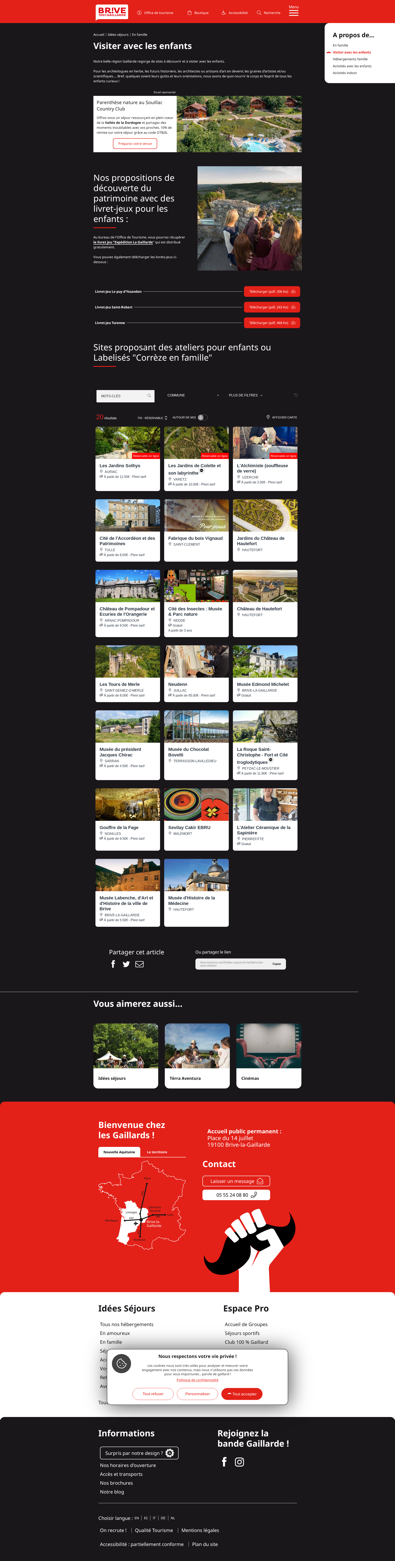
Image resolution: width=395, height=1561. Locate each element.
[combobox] (194, 396)
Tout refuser (153, 1394)
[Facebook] (224, 1462)
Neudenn (177, 684)
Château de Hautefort (259, 608)
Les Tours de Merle (120, 684)
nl (173, 1518)
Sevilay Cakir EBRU (189, 827)
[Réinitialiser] (296, 395)
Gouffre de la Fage (119, 827)
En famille (139, 34)
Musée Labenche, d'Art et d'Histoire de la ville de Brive (126, 903)
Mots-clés (111, 396)
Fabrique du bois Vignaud (195, 538)
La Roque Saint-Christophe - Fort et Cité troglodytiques (262, 756)
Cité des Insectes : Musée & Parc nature (195, 611)
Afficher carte (284, 417)
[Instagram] (239, 1462)
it (154, 1518)
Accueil (98, 34)
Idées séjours (118, 34)
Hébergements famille (350, 59)
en (137, 1518)
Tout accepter (244, 1394)
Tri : (150, 418)
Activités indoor (345, 73)
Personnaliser (197, 1394)
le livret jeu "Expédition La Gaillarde (123, 242)
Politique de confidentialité (197, 1380)
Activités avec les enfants (352, 66)
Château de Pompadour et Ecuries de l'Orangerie (127, 611)
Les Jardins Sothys (120, 465)
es (146, 1518)
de (163, 1518)
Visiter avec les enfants (352, 52)
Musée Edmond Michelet (263, 684)
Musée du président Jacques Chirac (120, 752)
